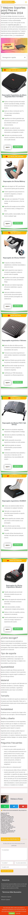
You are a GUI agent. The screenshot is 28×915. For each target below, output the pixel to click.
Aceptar (12, 913)
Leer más (18, 913)
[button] (24, 57)
